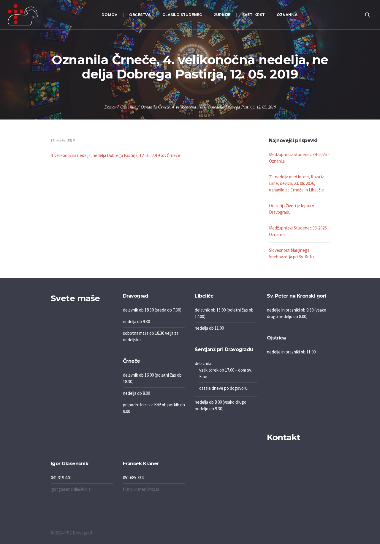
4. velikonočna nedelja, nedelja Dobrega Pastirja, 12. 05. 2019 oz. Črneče (115, 155)
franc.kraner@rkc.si (141, 489)
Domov (110, 107)
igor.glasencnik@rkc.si (71, 489)
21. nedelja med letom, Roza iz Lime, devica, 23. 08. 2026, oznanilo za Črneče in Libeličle (296, 183)
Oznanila (128, 107)
